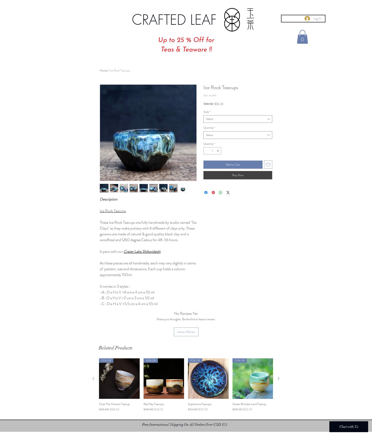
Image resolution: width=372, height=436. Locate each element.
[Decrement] (206, 150)
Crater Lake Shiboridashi (142, 251)
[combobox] (237, 119)
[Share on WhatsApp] (220, 192)
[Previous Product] (93, 378)
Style (207, 112)
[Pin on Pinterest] (213, 192)
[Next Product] (278, 378)
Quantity (209, 128)
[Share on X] (228, 192)
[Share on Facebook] (206, 192)
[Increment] (218, 150)
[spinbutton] (212, 150)
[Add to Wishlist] (268, 165)
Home (103, 70)
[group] (186, 387)
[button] (302, 37)
